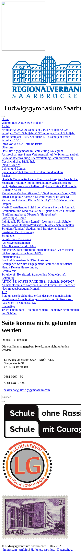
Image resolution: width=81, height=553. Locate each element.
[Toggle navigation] (3, 116)
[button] (5, 119)
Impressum (10, 549)
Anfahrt (24, 549)
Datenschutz (65, 549)
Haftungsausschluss (43, 549)
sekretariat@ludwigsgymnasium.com (27, 390)
